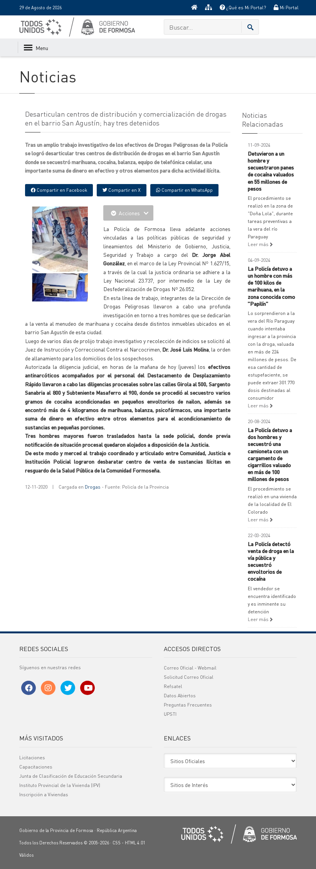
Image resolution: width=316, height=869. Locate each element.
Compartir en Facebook (61, 190)
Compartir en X (124, 190)
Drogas (93, 487)
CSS (117, 843)
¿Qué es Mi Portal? (245, 7)
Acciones (129, 212)
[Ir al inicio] (194, 7)
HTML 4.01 (135, 843)
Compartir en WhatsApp (186, 190)
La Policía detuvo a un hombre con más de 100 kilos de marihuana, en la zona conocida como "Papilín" (271, 286)
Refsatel (173, 686)
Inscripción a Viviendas (43, 794)
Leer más (259, 244)
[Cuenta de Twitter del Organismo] (68, 688)
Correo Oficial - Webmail (190, 668)
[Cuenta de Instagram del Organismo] (48, 688)
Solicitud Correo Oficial (188, 677)
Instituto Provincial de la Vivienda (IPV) (59, 785)
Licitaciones (32, 757)
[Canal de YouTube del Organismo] (87, 688)
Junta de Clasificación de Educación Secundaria (70, 776)
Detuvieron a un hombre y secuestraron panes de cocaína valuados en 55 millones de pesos (271, 171)
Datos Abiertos (180, 695)
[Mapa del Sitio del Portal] (208, 7)
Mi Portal (289, 7)
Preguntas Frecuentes (188, 705)
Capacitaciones (35, 767)
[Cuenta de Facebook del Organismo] (28, 688)
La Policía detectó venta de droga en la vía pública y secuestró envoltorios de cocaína (271, 561)
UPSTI (170, 714)
